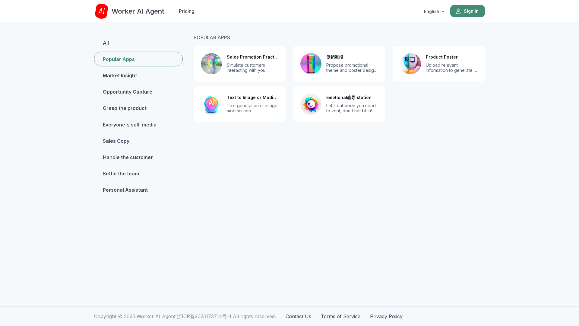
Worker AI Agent (138, 11)
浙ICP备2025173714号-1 (204, 316)
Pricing (187, 11)
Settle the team (121, 174)
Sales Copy (116, 141)
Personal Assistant (125, 190)
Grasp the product (125, 108)
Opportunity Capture (127, 92)
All (106, 43)
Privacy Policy (386, 316)
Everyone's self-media (130, 125)
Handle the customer (128, 157)
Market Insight (120, 75)
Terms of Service (340, 316)
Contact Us (298, 316)
